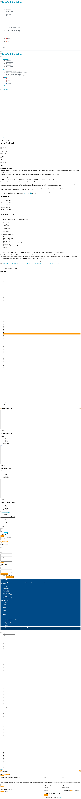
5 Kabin (4, 608)
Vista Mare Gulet (6, 434)
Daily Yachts (8, 9)
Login (4, 47)
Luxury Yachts (8, 12)
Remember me (66, 790)
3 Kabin (4, 605)
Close (6, 791)
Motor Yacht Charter (7, 19)
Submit (2, 562)
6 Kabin (4, 610)
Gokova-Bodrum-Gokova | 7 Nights (13, 27)
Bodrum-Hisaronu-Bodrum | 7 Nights (13, 30)
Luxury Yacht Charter (28, 193)
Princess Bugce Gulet (8, 517)
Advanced (5, 771)
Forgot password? (76, 790)
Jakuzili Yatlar (5, 602)
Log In (71, 790)
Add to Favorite (4, 544)
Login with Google (76, 782)
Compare (2, 791)
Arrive (2, 633)
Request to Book (4, 541)
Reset (2, 774)
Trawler (4, 596)
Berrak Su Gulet (6, 468)
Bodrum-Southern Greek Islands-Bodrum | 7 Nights (16, 28)
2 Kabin (4, 604)
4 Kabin (4, 607)
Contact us (6, 625)
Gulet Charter (5, 6)
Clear (2, 769)
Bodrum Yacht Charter (41, 192)
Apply (2, 536)
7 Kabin (4, 611)
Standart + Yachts (9, 11)
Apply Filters (6, 774)
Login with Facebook (67, 782)
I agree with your (53, 793)
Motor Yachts (6, 593)
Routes (4, 24)
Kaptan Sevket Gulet (8, 503)
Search (2, 775)
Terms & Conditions (57, 793)
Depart (2, 635)
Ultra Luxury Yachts (9, 15)
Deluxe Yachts (8, 14)
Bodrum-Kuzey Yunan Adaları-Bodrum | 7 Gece (15, 31)
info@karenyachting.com (9, 623)
